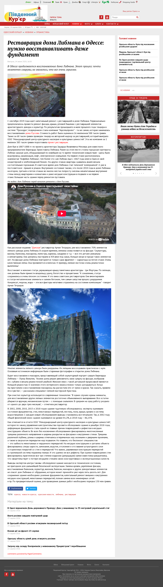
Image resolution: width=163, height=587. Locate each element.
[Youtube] (107, 17)
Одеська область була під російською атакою (136, 71)
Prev (120, 173)
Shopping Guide (129, 2)
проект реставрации (58, 142)
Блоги (98, 24)
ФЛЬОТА (53, 20)
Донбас (75, 2)
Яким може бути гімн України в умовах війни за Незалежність (138, 128)
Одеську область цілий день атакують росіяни (31, 538)
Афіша (36, 2)
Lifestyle (94, 2)
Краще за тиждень (138, 98)
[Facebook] (101, 17)
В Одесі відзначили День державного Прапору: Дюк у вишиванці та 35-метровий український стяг (59, 508)
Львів (57, 2)
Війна (47, 24)
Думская (36, 247)
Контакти (111, 24)
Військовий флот (61, 24)
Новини (75, 24)
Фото (87, 24)
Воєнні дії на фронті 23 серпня (23, 530)
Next (156, 173)
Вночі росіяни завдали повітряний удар (28, 515)
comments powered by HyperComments (25, 553)
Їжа (105, 2)
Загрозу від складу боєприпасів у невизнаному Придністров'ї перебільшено (47, 546)
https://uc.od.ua (25, 13)
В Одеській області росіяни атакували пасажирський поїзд (38, 523)
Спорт (84, 2)
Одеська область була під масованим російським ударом (136, 45)
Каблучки (114, 2)
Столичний (47, 2)
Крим (66, 2)
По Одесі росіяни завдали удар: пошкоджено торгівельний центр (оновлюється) (135, 62)
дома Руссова (32, 133)
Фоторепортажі (138, 137)
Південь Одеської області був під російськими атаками (134, 53)
